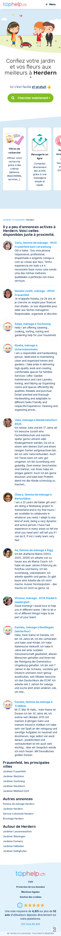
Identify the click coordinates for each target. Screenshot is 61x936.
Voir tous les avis (30, 923)
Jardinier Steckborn (14, 786)
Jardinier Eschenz (13, 841)
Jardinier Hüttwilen (13, 846)
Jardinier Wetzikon (13, 776)
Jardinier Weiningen (14, 836)
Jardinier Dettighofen (15, 851)
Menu (52, 4)
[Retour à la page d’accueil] (15, 4)
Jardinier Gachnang (14, 781)
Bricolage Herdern (13, 818)
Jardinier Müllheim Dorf (16, 790)
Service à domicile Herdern (18, 813)
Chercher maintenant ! (34, 98)
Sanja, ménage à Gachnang (33, 323)
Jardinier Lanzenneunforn (17, 831)
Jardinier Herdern (13, 808)
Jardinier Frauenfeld (14, 771)
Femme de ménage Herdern (18, 803)
